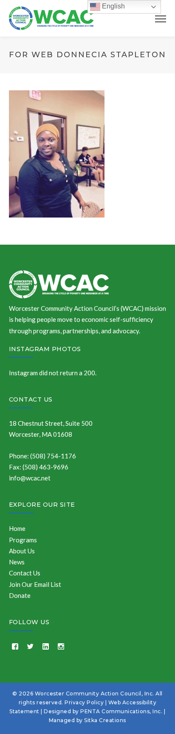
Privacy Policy (84, 702)
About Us (22, 551)
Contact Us (31, 399)
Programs (23, 540)
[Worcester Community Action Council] (51, 17)
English (112, 6)
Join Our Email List (35, 584)
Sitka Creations (105, 720)
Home (17, 528)
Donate (20, 595)
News (17, 562)
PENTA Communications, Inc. (121, 711)
